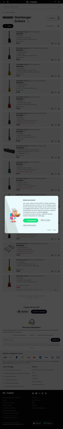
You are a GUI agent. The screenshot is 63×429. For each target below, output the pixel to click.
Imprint (49, 230)
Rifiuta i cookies (45, 220)
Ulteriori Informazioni (29, 225)
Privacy (54, 230)
